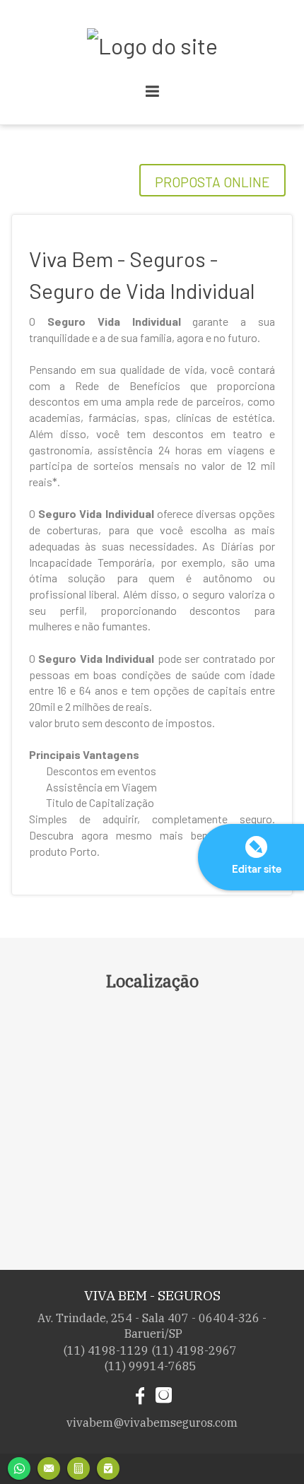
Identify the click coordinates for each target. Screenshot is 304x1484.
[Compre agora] (108, 1467)
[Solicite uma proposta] (78, 1467)
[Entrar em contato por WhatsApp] (19, 1467)
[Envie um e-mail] (48, 1467)
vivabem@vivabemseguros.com (152, 1422)
